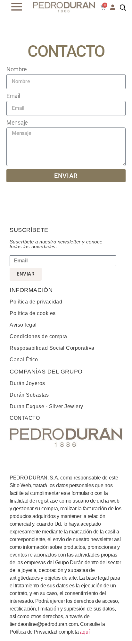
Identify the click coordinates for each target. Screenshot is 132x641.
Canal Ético (24, 359)
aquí (84, 632)
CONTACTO (25, 418)
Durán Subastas (29, 395)
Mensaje (17, 122)
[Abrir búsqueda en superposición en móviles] (123, 7)
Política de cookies (33, 313)
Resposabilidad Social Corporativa (52, 348)
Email (13, 95)
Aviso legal (23, 325)
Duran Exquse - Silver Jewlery (46, 406)
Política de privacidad (36, 301)
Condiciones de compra (38, 336)
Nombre (16, 69)
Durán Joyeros (27, 383)
